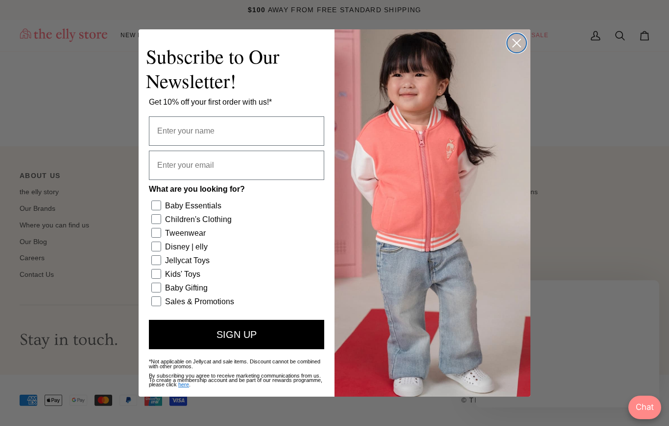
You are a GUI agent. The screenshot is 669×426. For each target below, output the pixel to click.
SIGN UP (236, 334)
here (183, 384)
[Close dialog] (516, 43)
